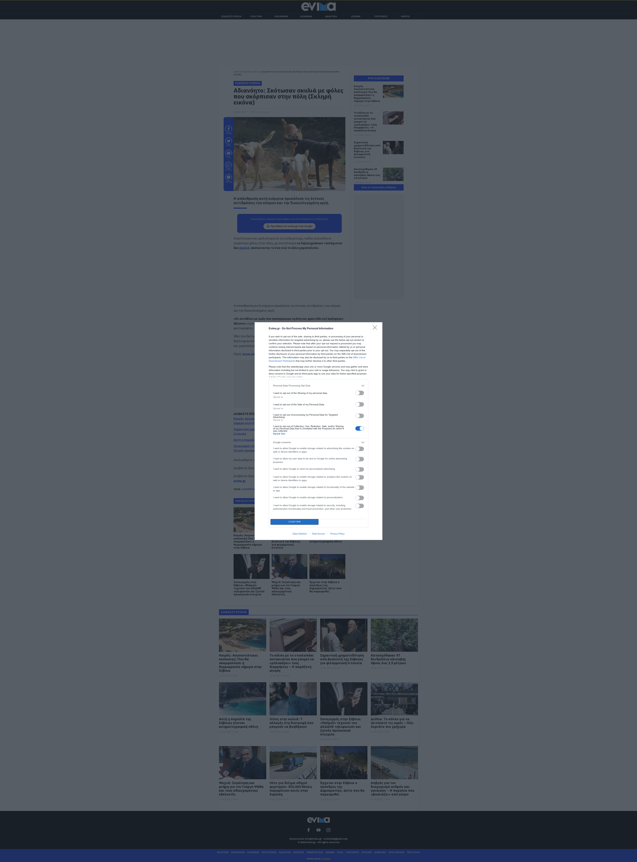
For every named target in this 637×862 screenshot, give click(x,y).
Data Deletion (300, 533)
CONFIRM (294, 522)
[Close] (376, 329)
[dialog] (318, 431)
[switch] (359, 393)
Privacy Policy (337, 533)
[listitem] (318, 385)
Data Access (318, 533)
